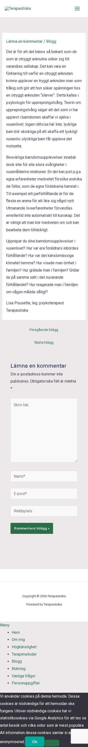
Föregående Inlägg (44, 330)
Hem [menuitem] (16, 632)
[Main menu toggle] (77, 8)
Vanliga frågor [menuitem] (23, 676)
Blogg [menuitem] (17, 661)
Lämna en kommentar (24, 41)
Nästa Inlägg (44, 342)
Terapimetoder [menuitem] (24, 654)
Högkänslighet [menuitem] (24, 647)
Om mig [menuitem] (18, 639)
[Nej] (52, 743)
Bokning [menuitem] (18, 668)
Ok (34, 741)
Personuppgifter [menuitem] (26, 683)
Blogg (51, 41)
